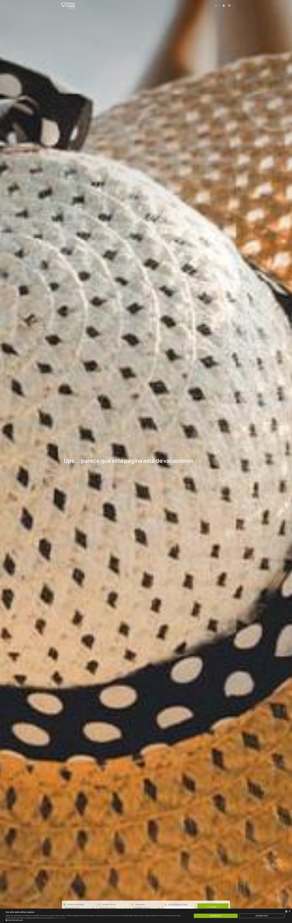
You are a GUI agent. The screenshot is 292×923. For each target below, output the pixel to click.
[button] (96, 920)
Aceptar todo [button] (215, 916)
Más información (59, 918)
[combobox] (217, 5)
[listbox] (286, 911)
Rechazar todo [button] (262, 916)
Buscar (213, 907)
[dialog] (146, 916)
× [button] (289, 911)
